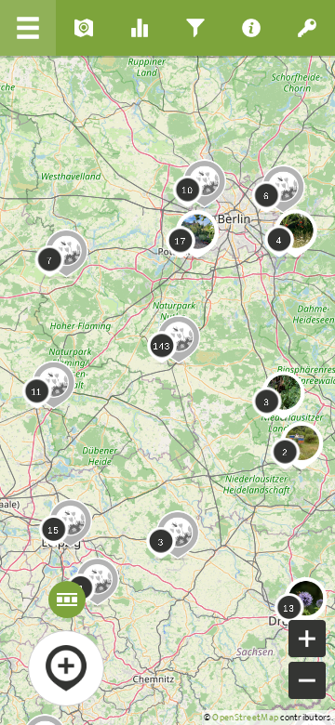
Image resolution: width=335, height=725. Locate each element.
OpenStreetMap (245, 717)
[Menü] (28, 28)
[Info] (251, 28)
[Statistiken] (139, 28)
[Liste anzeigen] (83, 28)
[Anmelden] (307, 28)
